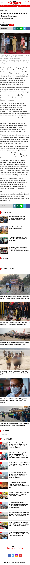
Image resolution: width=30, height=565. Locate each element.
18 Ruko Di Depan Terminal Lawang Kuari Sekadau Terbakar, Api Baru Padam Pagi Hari (19, 485)
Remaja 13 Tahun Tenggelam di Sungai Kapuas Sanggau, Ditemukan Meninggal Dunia (14, 373)
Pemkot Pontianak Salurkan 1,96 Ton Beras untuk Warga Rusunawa (18, 239)
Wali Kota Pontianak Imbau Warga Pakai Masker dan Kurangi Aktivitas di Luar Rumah (14, 400)
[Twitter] (24, 28)
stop (11, 24)
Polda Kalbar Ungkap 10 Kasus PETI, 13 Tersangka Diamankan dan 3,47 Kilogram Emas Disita (19, 524)
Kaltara (22, 6)
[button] (28, 1)
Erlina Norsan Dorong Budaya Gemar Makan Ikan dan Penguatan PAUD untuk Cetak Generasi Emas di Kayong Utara (19, 455)
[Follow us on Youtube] (20, 555)
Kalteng (15, 6)
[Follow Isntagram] (16, 555)
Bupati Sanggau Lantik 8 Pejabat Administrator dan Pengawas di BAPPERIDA (17, 218)
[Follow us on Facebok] (9, 555)
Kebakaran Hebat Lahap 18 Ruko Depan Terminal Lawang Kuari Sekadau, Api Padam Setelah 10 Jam (18, 505)
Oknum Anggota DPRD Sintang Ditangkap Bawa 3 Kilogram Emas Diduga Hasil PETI (19, 494)
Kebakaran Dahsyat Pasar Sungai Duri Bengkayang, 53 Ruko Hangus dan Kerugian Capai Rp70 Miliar (18, 475)
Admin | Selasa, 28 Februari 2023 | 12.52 (9, 22)
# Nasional (3, 435)
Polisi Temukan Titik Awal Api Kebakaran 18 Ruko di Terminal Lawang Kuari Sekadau (19, 534)
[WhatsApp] (18, 28)
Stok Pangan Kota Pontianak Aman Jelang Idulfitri (18, 227)
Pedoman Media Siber (18, 562)
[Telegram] (14, 28)
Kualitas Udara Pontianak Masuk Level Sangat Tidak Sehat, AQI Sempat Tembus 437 (19, 464)
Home (1, 10)
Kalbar (9, 6)
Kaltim (3, 6)
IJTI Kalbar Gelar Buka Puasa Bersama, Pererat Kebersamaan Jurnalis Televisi (18, 249)
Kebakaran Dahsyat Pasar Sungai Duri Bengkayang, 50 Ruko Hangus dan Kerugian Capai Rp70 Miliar (18, 445)
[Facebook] (28, 28)
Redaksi (7, 562)
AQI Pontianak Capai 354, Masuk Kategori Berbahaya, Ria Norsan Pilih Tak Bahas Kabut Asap (19, 514)
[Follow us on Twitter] (13, 555)
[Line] (21, 28)
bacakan (5, 24)
